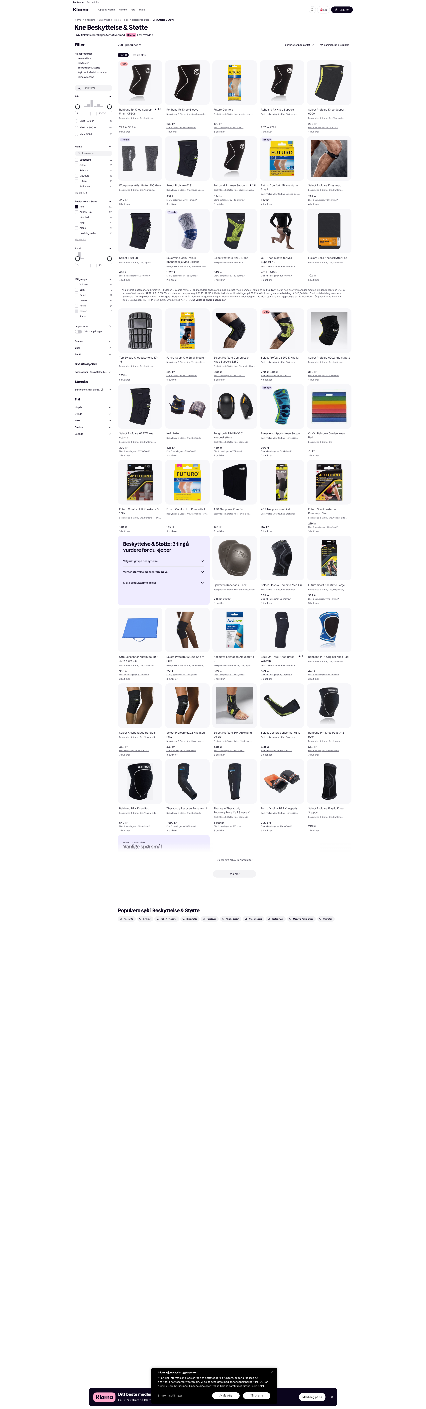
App (133, 9)
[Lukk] (272, 1371)
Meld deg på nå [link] (312, 1397)
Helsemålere (84, 58)
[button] (323, 9)
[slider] (77, 106)
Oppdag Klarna (106, 9)
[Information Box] (140, 45)
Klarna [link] (78, 20)
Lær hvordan (145, 35)
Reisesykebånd (86, 77)
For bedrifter (93, 2)
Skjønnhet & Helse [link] (109, 20)
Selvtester (83, 63)
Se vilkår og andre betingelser (209, 300)
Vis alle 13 (80, 239)
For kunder (78, 2)
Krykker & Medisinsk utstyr (92, 72)
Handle (123, 9)
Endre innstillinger (170, 1395)
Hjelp (142, 9)
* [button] (181, 127)
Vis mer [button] (234, 874)
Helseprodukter (83, 53)
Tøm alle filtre (138, 55)
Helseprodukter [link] (140, 20)
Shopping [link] (90, 20)
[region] (214, 1386)
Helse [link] (125, 20)
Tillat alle (256, 1395)
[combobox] (299, 45)
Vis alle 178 (81, 192)
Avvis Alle (225, 1395)
